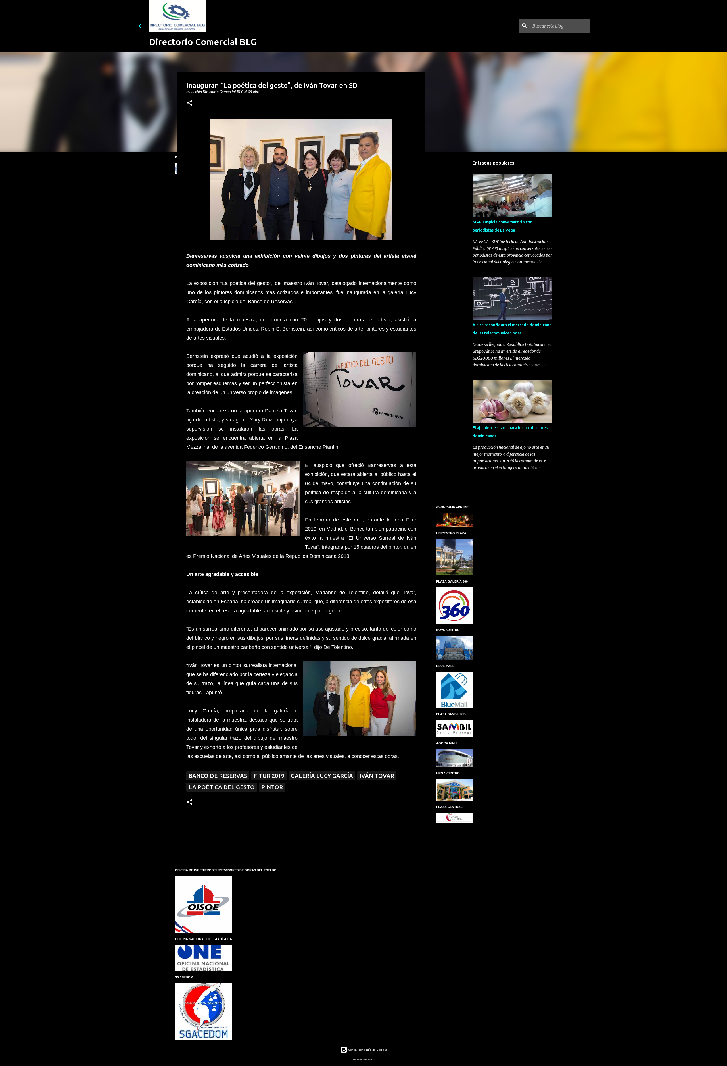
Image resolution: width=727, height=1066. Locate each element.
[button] (189, 103)
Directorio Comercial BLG (203, 42)
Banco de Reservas (218, 775)
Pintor (272, 787)
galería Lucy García (322, 775)
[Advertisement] (454, 245)
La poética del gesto (222, 787)
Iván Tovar (377, 775)
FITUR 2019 (269, 775)
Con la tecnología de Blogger (367, 1049)
